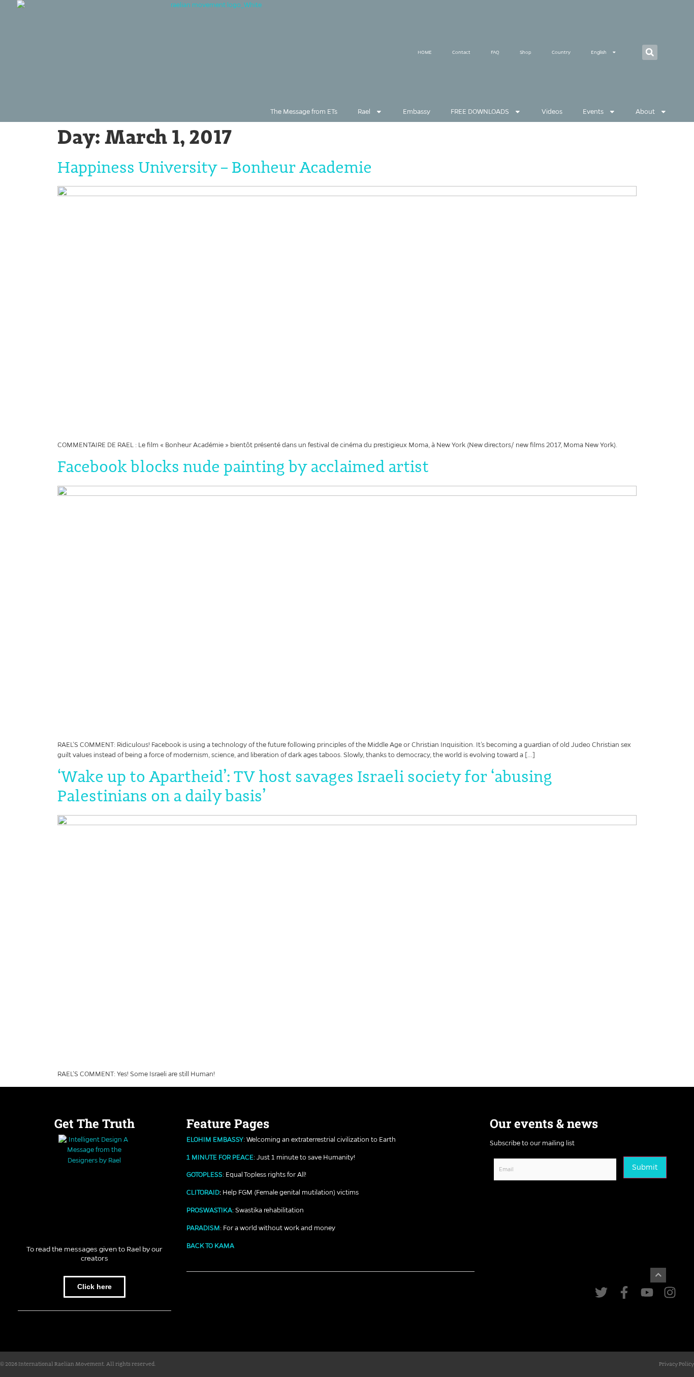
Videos (552, 111)
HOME (425, 52)
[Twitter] (601, 1292)
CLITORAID (202, 1192)
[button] (649, 52)
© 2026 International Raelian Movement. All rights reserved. (78, 1364)
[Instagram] (670, 1292)
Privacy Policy (676, 1364)
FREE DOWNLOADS (480, 111)
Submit (645, 1167)
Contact (461, 52)
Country (561, 52)
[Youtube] (647, 1292)
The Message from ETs (303, 111)
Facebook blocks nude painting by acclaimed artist (243, 467)
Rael (364, 111)
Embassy (416, 111)
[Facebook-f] (624, 1292)
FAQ (495, 52)
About (645, 111)
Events (593, 111)
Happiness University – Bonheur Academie (214, 168)
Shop (525, 52)
